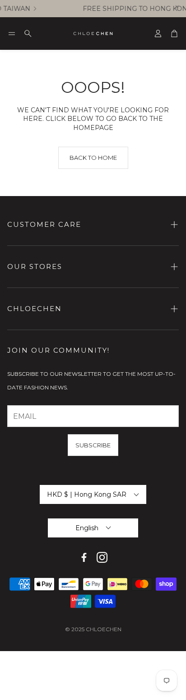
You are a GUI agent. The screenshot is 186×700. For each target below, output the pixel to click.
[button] (11, 33)
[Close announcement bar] (177, 7)
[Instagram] (102, 557)
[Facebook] (84, 557)
